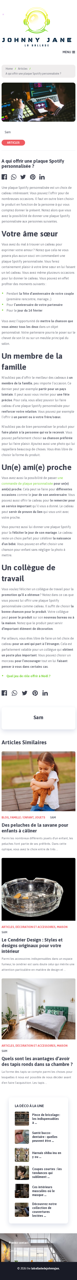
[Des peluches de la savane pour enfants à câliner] (38, 781)
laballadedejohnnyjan (45, 1268)
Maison (62, 927)
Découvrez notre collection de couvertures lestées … (44, 1209)
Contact (14, 1250)
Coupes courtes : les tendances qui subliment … (47, 1173)
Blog (5, 817)
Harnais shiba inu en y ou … (46, 1155)
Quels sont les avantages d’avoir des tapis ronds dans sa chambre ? (37, 1061)
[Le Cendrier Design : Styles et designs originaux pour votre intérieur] (38, 889)
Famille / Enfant (22, 817)
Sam (8, 132)
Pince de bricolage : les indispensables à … (46, 1118)
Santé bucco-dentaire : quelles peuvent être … (44, 1136)
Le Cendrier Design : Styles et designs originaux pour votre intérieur (32, 945)
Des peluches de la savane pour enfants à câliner (35, 827)
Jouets (40, 817)
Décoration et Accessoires (35, 927)
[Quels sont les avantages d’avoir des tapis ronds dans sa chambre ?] (38, 1008)
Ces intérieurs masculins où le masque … (43, 1191)
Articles (13, 142)
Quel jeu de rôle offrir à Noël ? (29, 676)
